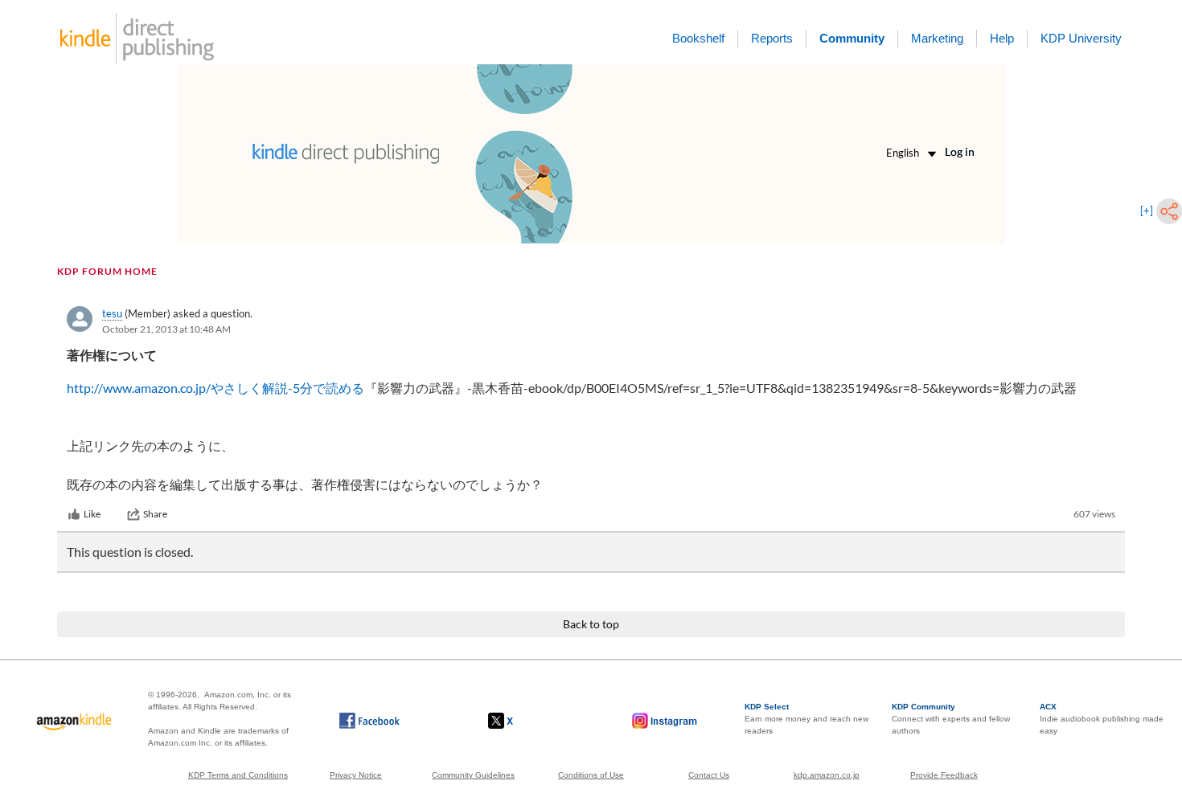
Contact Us (708, 775)
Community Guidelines (473, 775)
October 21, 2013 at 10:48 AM (166, 329)
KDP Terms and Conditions (238, 775)
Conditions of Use (591, 775)
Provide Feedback (944, 775)
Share (155, 514)
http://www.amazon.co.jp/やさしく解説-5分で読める (215, 387)
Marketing (937, 38)
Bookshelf (698, 38)
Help (1002, 38)
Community (851, 38)
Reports (772, 38)
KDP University (1081, 38)
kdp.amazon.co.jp (827, 775)
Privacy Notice (356, 775)
